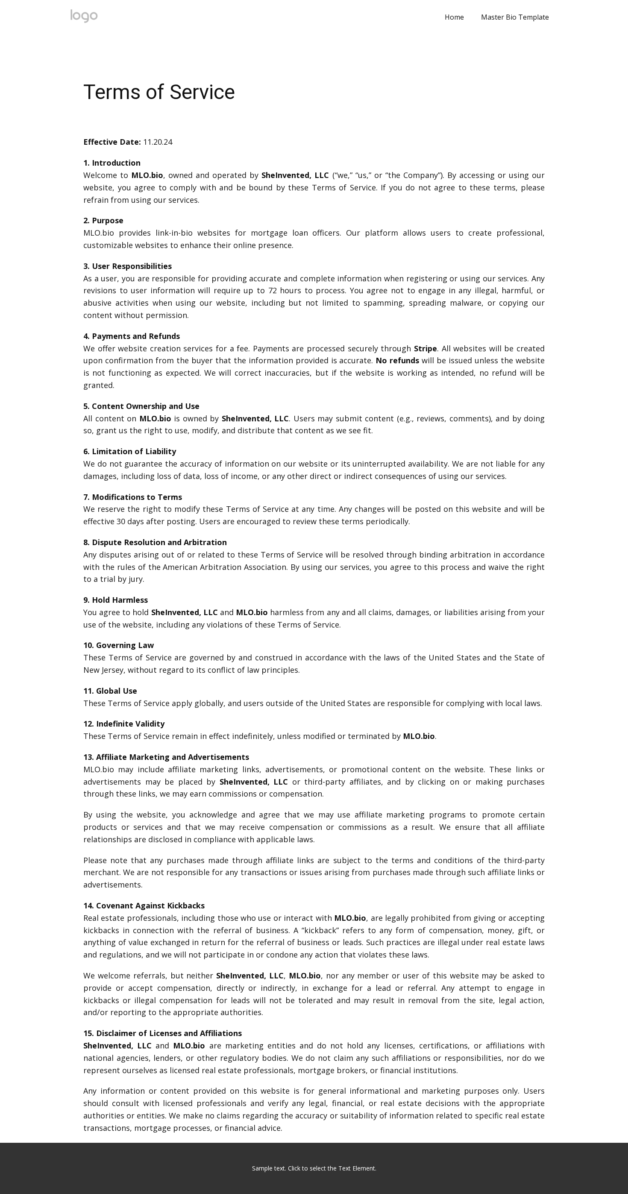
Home (454, 17)
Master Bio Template (515, 17)
